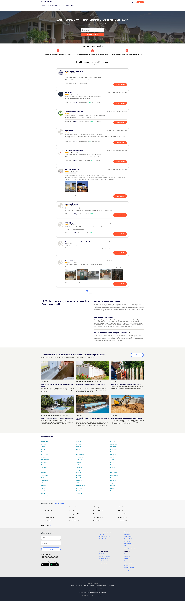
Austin (112, 459)
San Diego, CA (49, 521)
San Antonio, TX (122, 517)
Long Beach (44, 452)
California (88, 589)
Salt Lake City (114, 475)
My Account (127, 534)
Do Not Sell (93, 589)
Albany (78, 470)
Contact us (127, 565)
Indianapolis (44, 496)
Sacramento (45, 459)
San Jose (44, 467)
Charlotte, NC (73, 507)
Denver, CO (48, 510)
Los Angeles (44, 454)
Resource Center (128, 538)
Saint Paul (79, 459)
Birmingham (44, 441)
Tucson (43, 446)
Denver (43, 470)
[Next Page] (108, 291)
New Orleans (79, 444)
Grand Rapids (80, 454)
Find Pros (101, 534)
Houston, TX (72, 510)
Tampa (43, 488)
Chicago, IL (96, 507)
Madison (112, 488)
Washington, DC (122, 521)
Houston (112, 470)
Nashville (113, 457)
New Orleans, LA (98, 514)
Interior (43, 5)
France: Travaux (74, 585)
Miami (43, 483)
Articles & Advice (70, 5)
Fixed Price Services (104, 538)
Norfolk (112, 478)
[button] (70, 186)
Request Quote (120, 84)
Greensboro (79, 480)
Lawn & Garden (56, 5)
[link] (92, 71)
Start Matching (92, 34)
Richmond (113, 480)
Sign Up (140, 2)
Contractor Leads (103, 560)
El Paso (112, 465)
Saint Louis (79, 465)
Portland (112, 441)
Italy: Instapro (93, 585)
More (63, 5)
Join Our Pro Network (104, 556)
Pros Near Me (127, 543)
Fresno (43, 449)
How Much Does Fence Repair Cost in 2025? (126, 384)
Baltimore (79, 446)
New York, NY (122, 514)
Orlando (43, 485)
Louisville (78, 441)
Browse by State (59, 503)
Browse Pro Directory (104, 536)
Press (125, 560)
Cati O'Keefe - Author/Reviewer (85, 381)
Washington (44, 475)
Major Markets (47, 437)
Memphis (113, 454)
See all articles (137, 355)
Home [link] (42, 9)
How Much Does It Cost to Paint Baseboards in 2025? (57, 385)
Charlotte (79, 478)
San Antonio (114, 472)
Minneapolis (79, 457)
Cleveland (79, 491)
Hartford (43, 472)
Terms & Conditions (101, 592)
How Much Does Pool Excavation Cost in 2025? (127, 418)
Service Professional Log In (106, 553)
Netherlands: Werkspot (102, 585)
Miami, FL (120, 510)
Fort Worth (113, 467)
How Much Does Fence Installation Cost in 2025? (90, 385)
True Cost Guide (128, 536)
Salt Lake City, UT (98, 517)
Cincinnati (79, 488)
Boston (78, 449)
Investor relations (128, 563)
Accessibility (100, 589)
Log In (132, 2)
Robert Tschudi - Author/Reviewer (51, 415)
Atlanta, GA (48, 507)
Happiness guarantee (129, 567)
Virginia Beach (114, 483)
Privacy (84, 589)
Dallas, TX (120, 507)
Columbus (79, 493)
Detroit (78, 452)
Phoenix (43, 444)
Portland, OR (73, 517)
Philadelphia (114, 446)
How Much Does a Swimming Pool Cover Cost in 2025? (92, 419)
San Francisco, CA (74, 521)
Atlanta (43, 491)
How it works (127, 553)
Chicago (43, 493)
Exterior (49, 5)
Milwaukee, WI (49, 514)
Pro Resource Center (104, 558)
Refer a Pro (127, 541)
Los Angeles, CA (98, 510)
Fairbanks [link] (51, 9)
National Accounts (103, 563)
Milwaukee (113, 491)
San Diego (44, 462)
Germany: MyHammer (84, 585)
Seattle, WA (96, 521)
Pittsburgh (113, 449)
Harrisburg (113, 444)
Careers (126, 558)
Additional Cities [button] (45, 525)
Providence (113, 452)
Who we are (127, 556)
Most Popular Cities (47, 503)
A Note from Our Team (129, 545)
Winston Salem (80, 485)
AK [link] (46, 9)
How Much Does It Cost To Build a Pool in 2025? (57, 418)
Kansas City (79, 462)
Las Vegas (79, 467)
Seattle (112, 485)
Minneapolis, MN (74, 514)
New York (78, 472)
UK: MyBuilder (112, 585)
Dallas (112, 462)
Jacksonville (44, 480)
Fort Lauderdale (46, 478)
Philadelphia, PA (49, 517)
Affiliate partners (128, 570)
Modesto (44, 457)
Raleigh (78, 483)
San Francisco (45, 465)
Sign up (51, 549)
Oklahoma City (80, 496)
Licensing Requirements (130, 548)
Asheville (78, 475)
